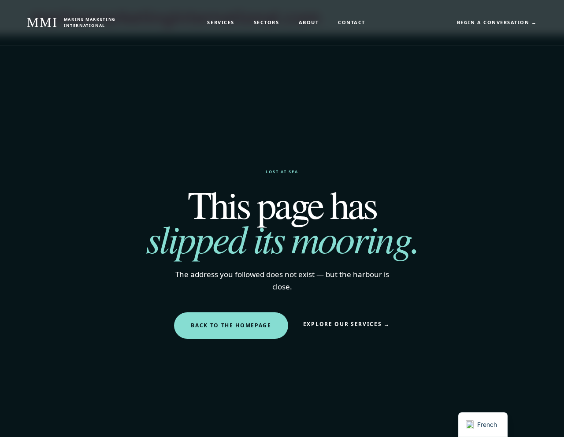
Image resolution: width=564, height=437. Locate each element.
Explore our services (346, 324)
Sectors (266, 22)
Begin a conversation (497, 22)
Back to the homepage (231, 325)
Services (220, 22)
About (309, 22)
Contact (351, 22)
